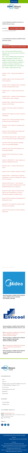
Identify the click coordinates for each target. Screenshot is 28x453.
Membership (4, 391)
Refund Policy (5, 393)
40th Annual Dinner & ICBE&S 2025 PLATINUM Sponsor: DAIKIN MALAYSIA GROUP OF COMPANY (14, 352)
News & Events (5, 387)
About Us (4, 381)
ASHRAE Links (5, 404)
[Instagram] (8, 425)
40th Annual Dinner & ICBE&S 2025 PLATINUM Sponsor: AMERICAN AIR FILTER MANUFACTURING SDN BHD (14, 339)
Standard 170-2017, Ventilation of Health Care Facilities (13, 171)
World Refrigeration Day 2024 (8, 389)
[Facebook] (2, 425)
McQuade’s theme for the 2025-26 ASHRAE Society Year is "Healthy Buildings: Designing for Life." (14, 384)
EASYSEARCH (23, 439)
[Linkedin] (5, 425)
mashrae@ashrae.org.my (9, 413)
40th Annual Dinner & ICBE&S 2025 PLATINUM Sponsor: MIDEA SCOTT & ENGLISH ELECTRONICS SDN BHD (14, 297)
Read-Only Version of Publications (15, 46)
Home (8, 16)
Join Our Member (5, 402)
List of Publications (16, 28)
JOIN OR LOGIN (14, 1)
